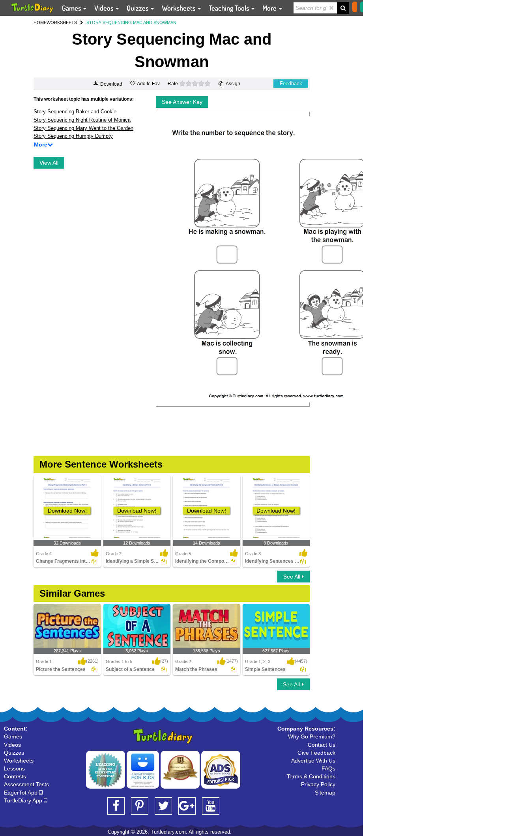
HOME (40, 22)
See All (292, 576)
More (270, 8)
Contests (15, 776)
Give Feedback (316, 753)
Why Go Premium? (311, 736)
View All (48, 163)
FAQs (328, 768)
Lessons (14, 768)
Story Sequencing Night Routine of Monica (82, 120)
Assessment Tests (26, 784)
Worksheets (179, 8)
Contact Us (321, 745)
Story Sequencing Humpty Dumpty (73, 136)
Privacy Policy (318, 784)
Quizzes (138, 8)
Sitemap (325, 792)
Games (72, 8)
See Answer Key (182, 102)
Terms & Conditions (311, 776)
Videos (104, 8)
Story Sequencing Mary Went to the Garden (83, 128)
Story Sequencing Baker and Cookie (75, 112)
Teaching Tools (230, 8)
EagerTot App (21, 792)
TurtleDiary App (24, 800)
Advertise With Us (313, 760)
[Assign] (94, 561)
